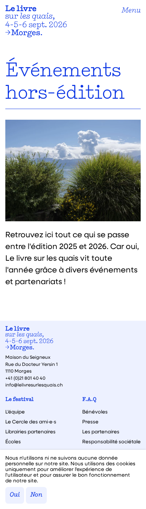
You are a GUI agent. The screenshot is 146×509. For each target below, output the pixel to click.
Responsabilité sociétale (111, 441)
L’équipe (15, 411)
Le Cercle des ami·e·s (30, 421)
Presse (90, 421)
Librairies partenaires (30, 431)
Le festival (19, 399)
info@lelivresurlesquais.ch (34, 384)
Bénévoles (95, 411)
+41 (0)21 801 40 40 (25, 378)
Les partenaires (100, 431)
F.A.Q (89, 399)
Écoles (13, 441)
